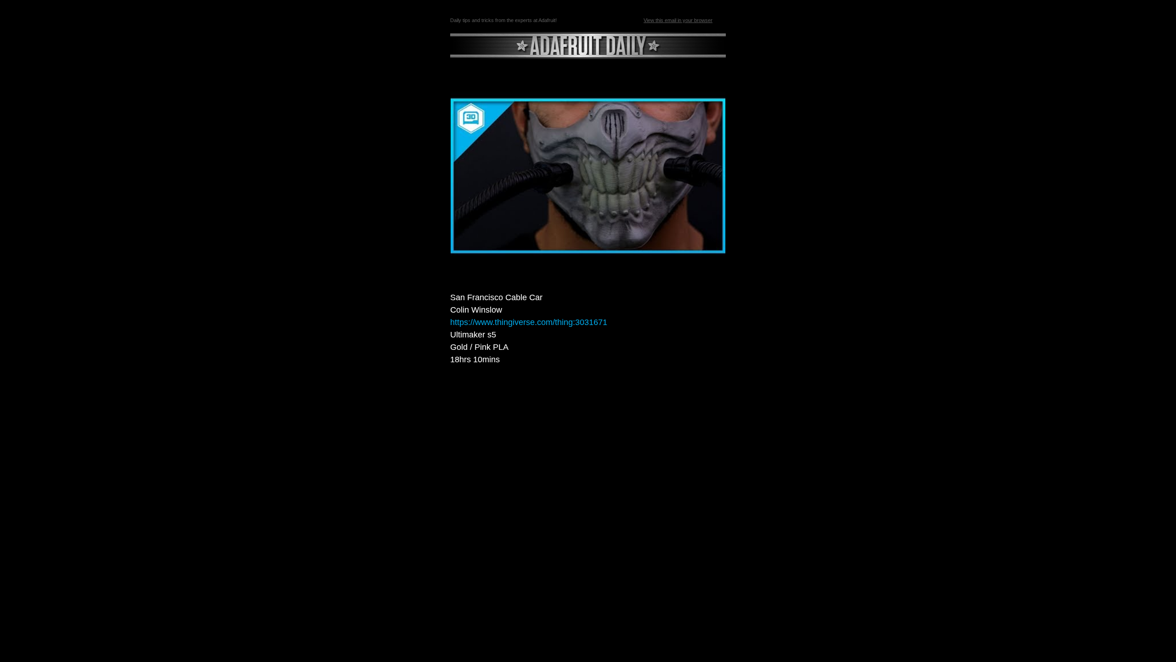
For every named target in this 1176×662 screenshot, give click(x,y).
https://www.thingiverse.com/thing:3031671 (528, 322)
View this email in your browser (678, 20)
